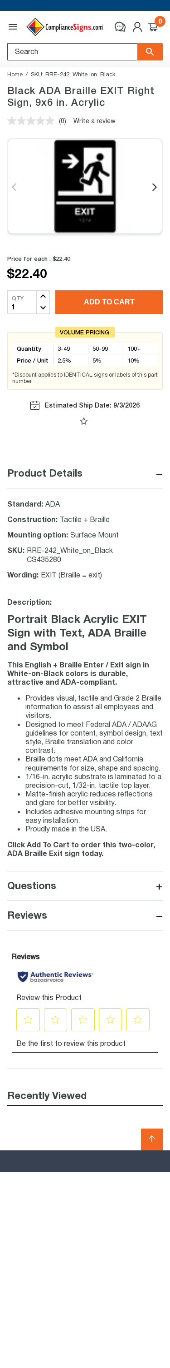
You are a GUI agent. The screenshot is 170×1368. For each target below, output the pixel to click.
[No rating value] (33, 121)
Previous (15, 187)
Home (15, 74)
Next (155, 187)
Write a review (94, 120)
